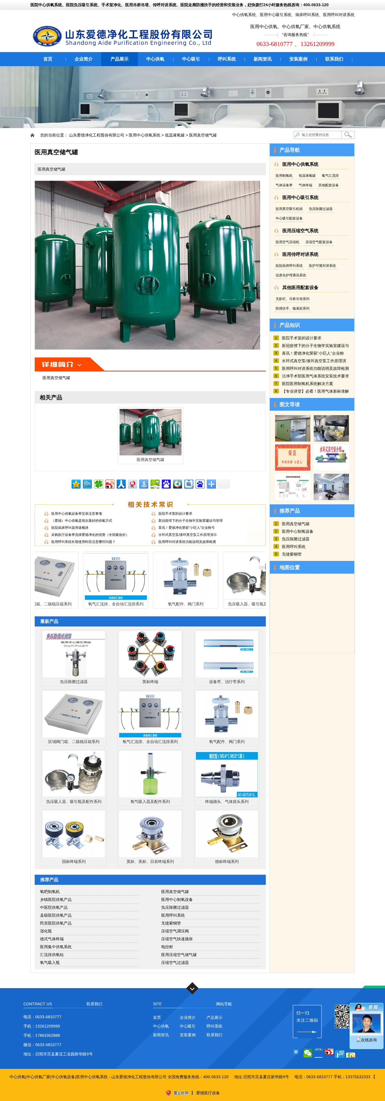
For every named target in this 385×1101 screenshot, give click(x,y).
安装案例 (298, 59)
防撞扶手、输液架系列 (292, 308)
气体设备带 (284, 185)
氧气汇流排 (330, 176)
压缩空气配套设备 (319, 242)
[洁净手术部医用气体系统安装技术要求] (331, 498)
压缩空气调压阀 (175, 931)
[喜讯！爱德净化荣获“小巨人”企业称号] (292, 469)
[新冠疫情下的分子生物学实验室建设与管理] (331, 440)
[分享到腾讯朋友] (98, 483)
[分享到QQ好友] (339, 1053)
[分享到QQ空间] (75, 483)
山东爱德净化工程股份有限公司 (96, 135)
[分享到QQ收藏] (177, 483)
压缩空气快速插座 (177, 939)
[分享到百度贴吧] (188, 483)
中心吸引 (191, 59)
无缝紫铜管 (171, 923)
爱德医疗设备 (208, 1093)
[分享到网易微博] (132, 483)
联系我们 (334, 59)
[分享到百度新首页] (199, 483)
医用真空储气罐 (203, 135)
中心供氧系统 (244, 14)
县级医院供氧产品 (56, 915)
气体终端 (305, 185)
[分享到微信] (307, 1053)
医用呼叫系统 (173, 915)
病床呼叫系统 (307, 14)
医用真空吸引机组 (289, 209)
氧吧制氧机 (50, 891)
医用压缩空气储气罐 (179, 954)
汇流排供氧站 (52, 954)
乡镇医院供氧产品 (56, 899)
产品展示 (119, 59)
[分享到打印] (350, 1053)
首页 (47, 59)
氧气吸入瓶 (50, 962)
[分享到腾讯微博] (87, 483)
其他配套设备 (328, 185)
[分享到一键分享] (143, 483)
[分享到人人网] (121, 483)
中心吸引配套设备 (289, 218)
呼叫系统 (227, 59)
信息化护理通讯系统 (291, 275)
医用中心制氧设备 (177, 899)
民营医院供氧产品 (56, 923)
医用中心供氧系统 (144, 135)
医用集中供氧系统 (56, 947)
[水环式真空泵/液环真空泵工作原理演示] (331, 469)
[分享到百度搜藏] (166, 483)
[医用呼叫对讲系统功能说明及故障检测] (292, 498)
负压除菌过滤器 (175, 907)
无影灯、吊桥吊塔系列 (292, 299)
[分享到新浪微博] (109, 483)
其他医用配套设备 (300, 287)
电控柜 (167, 947)
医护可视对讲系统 (322, 266)
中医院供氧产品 (54, 907)
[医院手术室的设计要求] (292, 440)
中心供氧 (155, 59)
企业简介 (84, 59)
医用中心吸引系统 (275, 14)
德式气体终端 (52, 939)
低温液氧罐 (175, 135)
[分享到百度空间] (154, 483)
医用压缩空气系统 (300, 230)
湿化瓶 (46, 931)
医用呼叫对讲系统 (339, 14)
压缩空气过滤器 (175, 962)
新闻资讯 (263, 59)
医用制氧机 (284, 176)
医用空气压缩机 (287, 242)
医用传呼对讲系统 (300, 254)
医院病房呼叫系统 (289, 266)
